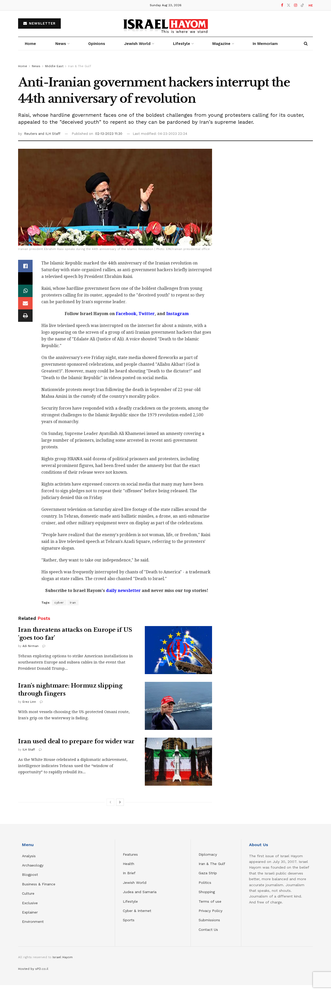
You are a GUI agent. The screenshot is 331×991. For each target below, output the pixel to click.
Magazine (221, 43)
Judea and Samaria (139, 892)
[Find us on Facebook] (282, 5)
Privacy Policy (210, 911)
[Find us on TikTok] (302, 5)
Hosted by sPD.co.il (33, 969)
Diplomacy (208, 854)
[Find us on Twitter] (288, 5)
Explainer (30, 912)
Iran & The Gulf (79, 66)
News (60, 43)
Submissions (209, 920)
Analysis (29, 856)
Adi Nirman (30, 646)
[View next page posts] (120, 802)
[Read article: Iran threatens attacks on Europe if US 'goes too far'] (178, 650)
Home (30, 43)
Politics (205, 882)
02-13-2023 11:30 (108, 134)
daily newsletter (123, 590)
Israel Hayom (62, 957)
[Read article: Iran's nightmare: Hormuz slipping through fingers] (178, 706)
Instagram (177, 313)
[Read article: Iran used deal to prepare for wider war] (178, 762)
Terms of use (210, 901)
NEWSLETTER (42, 23)
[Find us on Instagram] (295, 5)
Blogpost (30, 874)
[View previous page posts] (110, 802)
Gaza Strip (208, 873)
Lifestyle (130, 901)
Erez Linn (29, 702)
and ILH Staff (49, 134)
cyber (59, 602)
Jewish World (134, 882)
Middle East (54, 66)
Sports (128, 920)
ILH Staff (28, 749)
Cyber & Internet (137, 911)
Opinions (96, 43)
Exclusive (30, 903)
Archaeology (32, 865)
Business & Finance (38, 884)
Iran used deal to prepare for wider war (76, 741)
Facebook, (126, 313)
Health (128, 864)
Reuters (31, 134)
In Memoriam (265, 43)
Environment (33, 921)
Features (130, 854)
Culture (28, 893)
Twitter (146, 313)
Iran (73, 602)
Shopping (207, 892)
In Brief (129, 873)
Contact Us (208, 929)
